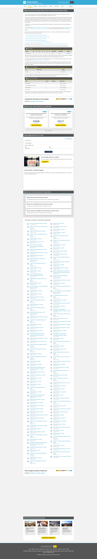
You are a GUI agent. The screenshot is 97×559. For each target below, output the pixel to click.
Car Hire (35, 6)
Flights (29, 6)
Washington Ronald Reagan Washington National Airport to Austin (61, 310)
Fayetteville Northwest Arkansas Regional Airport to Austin (37, 396)
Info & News (56, 6)
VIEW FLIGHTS (68, 53)
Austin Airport (34, 2)
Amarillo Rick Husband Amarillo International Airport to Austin (37, 335)
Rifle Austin (27, 89)
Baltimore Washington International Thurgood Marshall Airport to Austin (61, 272)
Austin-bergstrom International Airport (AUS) (43, 27)
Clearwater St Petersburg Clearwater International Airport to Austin (38, 444)
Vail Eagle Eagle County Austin (30, 85)
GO (71, 2)
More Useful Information (48, 537)
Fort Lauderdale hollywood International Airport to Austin (37, 275)
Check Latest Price (36, 125)
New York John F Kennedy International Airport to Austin (37, 246)
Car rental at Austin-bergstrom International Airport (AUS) (36, 35)
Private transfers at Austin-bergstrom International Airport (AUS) (38, 36)
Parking (50, 6)
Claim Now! (45, 161)
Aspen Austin (27, 83)
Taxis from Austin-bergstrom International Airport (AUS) (36, 40)
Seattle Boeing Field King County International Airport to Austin (37, 369)
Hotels (62, 6)
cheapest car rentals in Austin (37, 473)
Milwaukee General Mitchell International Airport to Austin (60, 335)
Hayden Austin (28, 87)
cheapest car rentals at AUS (36, 101)
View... (27, 533)
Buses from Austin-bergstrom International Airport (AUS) (36, 38)
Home (25, 6)
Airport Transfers (43, 6)
